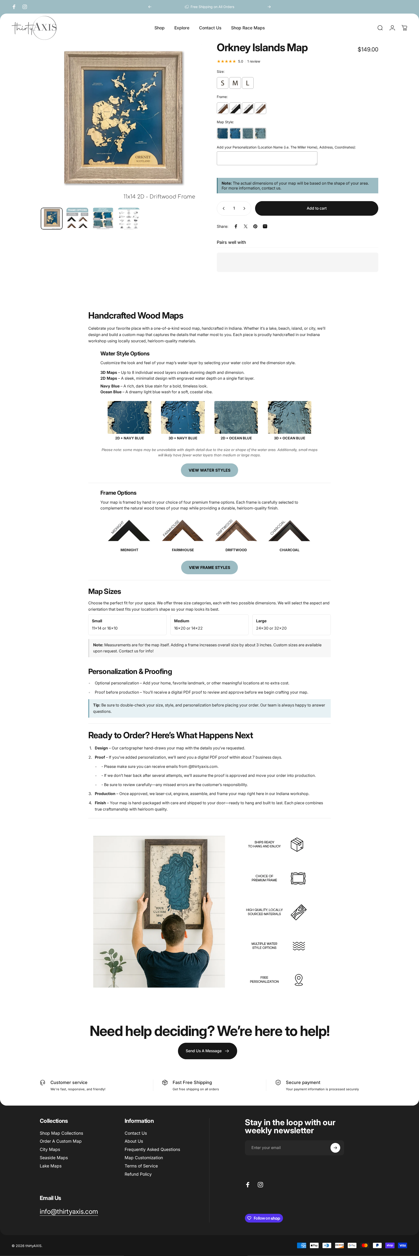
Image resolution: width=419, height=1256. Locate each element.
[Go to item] (52, 219)
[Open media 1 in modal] (121, 123)
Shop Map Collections (61, 1133)
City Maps (50, 1149)
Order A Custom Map (61, 1141)
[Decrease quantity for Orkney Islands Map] (222, 208)
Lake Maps (51, 1165)
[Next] (269, 7)
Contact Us (136, 1133)
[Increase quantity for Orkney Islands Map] (245, 208)
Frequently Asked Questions (152, 1149)
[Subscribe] (335, 1148)
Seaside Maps (54, 1157)
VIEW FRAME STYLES (209, 567)
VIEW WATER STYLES (209, 470)
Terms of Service (141, 1165)
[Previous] (150, 7)
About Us (134, 1141)
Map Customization (144, 1157)
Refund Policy (138, 1174)
